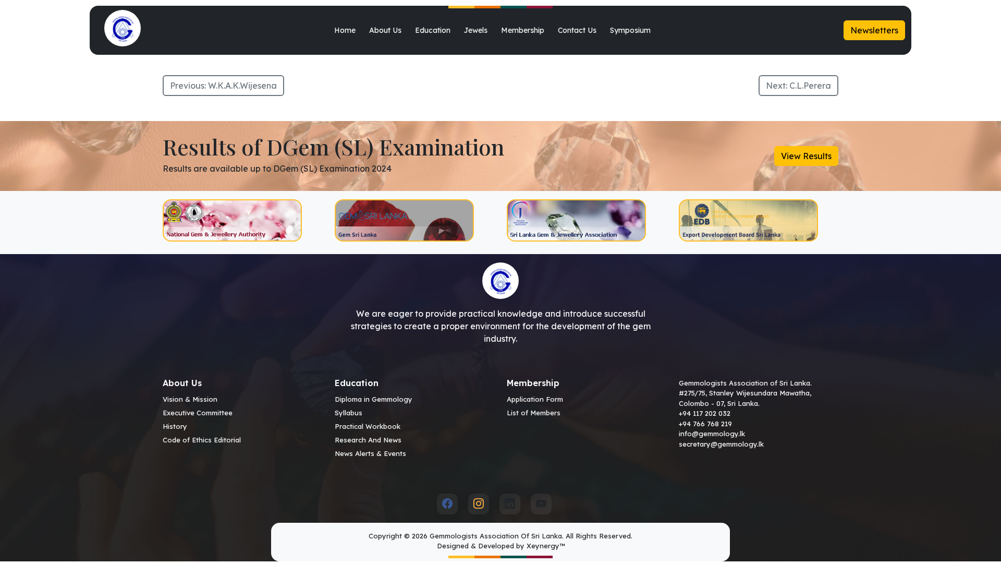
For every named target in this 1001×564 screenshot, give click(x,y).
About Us (385, 30)
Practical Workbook (367, 426)
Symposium (630, 30)
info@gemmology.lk (712, 433)
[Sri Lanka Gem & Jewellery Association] (586, 220)
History (175, 426)
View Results (806, 156)
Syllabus (348, 413)
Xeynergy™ (546, 546)
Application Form (535, 399)
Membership (522, 30)
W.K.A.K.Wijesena (242, 85)
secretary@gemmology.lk (721, 444)
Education (432, 30)
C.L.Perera (810, 85)
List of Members (533, 413)
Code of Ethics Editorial (202, 440)
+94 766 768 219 (705, 423)
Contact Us (577, 30)
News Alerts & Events (370, 453)
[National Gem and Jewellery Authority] (242, 220)
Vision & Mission (190, 399)
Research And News (368, 440)
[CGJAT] (414, 220)
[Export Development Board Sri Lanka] (758, 220)
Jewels (475, 30)
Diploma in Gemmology (373, 399)
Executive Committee (198, 413)
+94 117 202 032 (704, 413)
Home (345, 30)
